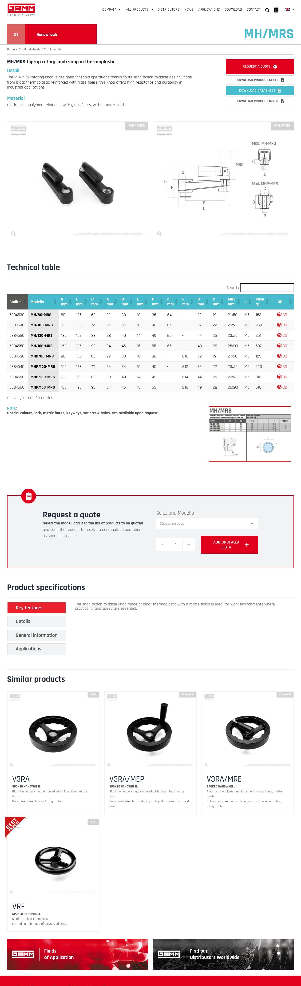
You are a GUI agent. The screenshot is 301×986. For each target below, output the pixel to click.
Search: (232, 287)
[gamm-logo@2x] (21, 5)
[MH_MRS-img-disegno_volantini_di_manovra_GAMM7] (223, 123)
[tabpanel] (178, 629)
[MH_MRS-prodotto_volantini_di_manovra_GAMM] (77, 123)
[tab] (36, 607)
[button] (24, 301)
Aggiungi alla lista (226, 545)
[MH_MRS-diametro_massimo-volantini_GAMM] (250, 408)
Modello (186, 513)
